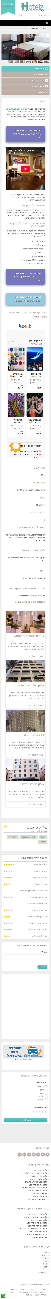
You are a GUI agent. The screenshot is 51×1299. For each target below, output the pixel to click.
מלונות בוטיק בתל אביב (38, 1170)
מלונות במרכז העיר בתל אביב (36, 1182)
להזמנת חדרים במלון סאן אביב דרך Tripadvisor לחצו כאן (27, 134)
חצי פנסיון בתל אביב (39, 1197)
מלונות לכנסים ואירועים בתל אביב (34, 1173)
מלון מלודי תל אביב (30, 685)
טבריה (45, 1261)
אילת (45, 1252)
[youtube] (34, 1155)
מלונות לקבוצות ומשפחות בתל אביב (34, 1188)
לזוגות (42, 837)
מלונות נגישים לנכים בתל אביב (35, 1235)
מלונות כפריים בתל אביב (38, 1176)
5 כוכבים (33, 1290)
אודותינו (34, 1292)
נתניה (45, 1264)
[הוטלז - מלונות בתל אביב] (25, 6)
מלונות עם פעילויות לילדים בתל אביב (33, 1229)
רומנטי (42, 842)
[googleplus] (38, 1155)
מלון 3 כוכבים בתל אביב (16, 109)
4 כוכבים (23, 1290)
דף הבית (46, 28)
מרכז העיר (12, 837)
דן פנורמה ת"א (34, 734)
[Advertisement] (25, 1006)
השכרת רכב (8, 1292)
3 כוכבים (13, 1290)
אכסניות (41, 1087)
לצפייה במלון (36, 656)
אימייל (44, 952)
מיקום (41, 92)
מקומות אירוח (8, 4)
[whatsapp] (24, 1155)
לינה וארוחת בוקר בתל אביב (36, 1199)
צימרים (41, 1100)
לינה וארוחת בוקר (28, 837)
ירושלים (44, 1258)
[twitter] (43, 1155)
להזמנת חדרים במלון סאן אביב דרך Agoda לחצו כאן (27, 299)
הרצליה (44, 1270)
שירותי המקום (38, 86)
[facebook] (47, 1155)
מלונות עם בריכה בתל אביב (37, 1223)
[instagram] (20, 1155)
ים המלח (44, 1255)
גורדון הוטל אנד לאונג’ (28, 636)
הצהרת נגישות (40, 1295)
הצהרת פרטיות (22, 1292)
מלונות (41, 1096)
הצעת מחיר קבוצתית (35, 80)
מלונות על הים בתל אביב (38, 1185)
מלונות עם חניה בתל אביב (37, 1226)
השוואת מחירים (37, 74)
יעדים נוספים (42, 1273)
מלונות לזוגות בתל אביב (38, 1179)
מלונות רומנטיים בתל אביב (37, 1191)
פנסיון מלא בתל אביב (39, 1194)
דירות (42, 1090)
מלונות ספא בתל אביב (39, 1220)
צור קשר (29, 1295)
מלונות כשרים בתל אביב (38, 1232)
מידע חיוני (39, 69)
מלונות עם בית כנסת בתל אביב (35, 1217)
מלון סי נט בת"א (33, 784)
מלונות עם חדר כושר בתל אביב (35, 1214)
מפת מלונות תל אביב (39, 1238)
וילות (42, 1093)
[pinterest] (29, 1155)
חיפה (45, 1267)
